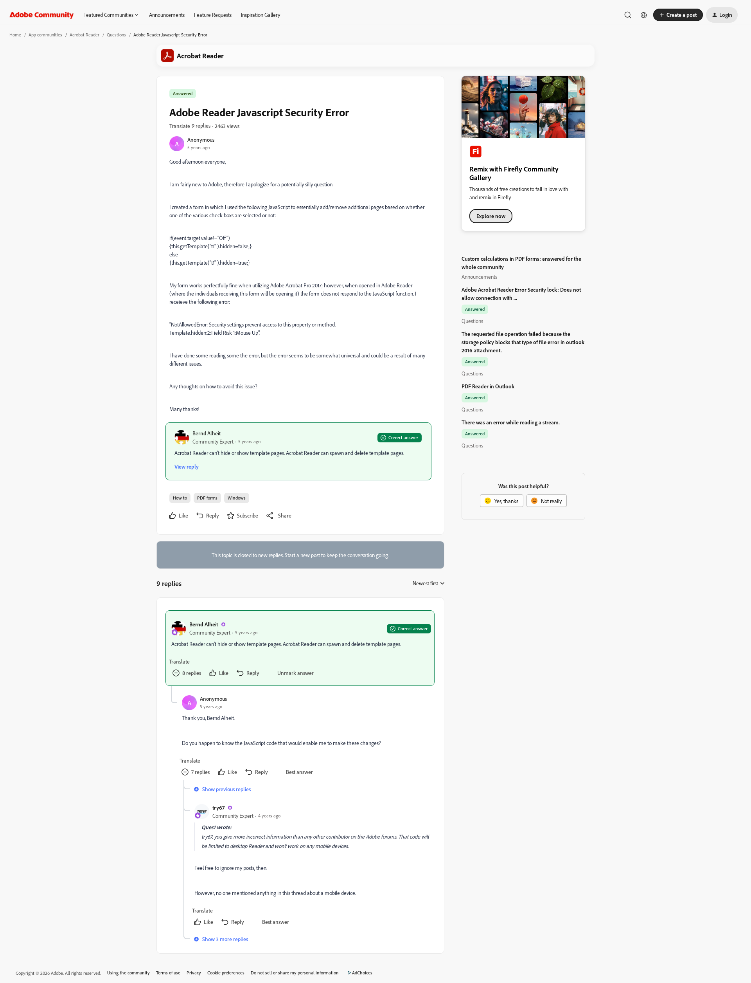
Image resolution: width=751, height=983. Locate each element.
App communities (45, 35)
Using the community (128, 973)
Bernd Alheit (206, 433)
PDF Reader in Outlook (488, 386)
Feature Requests (213, 14)
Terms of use (168, 973)
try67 (218, 807)
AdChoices (362, 973)
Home (15, 35)
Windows (237, 498)
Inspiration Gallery (260, 14)
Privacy (194, 973)
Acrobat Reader (84, 35)
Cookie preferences (225, 973)
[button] (678, 15)
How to (180, 498)
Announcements (167, 14)
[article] (300, 648)
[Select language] (644, 15)
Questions (116, 35)
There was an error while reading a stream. (511, 422)
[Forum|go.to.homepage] (41, 15)
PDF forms (207, 498)
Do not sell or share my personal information (295, 973)
